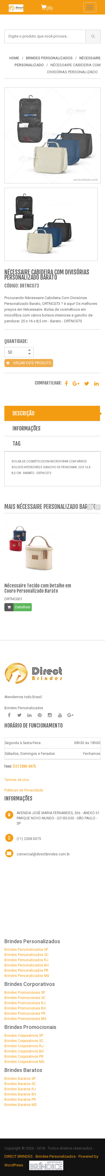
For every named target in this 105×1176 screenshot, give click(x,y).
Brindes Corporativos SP (23, 1036)
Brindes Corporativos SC (23, 1041)
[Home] (16, 7)
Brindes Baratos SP (20, 1079)
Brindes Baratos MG (20, 1105)
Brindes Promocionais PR (25, 1013)
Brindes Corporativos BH (24, 1051)
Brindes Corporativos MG (24, 1062)
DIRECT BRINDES (18, 1156)
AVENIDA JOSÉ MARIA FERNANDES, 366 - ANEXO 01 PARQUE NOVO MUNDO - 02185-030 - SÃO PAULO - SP (58, 818)
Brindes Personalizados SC (26, 955)
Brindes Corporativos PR (23, 1057)
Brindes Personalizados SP (26, 950)
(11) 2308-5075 (24, 766)
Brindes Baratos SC (20, 1084)
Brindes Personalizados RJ (26, 960)
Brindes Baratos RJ (20, 1089)
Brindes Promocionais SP (24, 993)
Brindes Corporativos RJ (23, 1046)
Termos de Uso (16, 780)
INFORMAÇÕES (27, 428)
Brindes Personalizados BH (26, 965)
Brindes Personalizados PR (26, 970)
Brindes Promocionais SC (25, 998)
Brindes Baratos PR (20, 1100)
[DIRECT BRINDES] (33, 673)
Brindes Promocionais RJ (25, 1003)
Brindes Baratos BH (20, 1094)
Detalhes (22, 607)
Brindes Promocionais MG (25, 1019)
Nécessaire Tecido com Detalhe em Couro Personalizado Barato (37, 588)
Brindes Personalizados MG (26, 976)
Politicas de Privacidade (23, 790)
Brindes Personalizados (56, 1156)
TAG (16, 443)
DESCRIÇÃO (23, 413)
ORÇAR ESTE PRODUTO (31, 363)
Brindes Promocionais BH (25, 1008)
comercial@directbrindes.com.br (43, 854)
